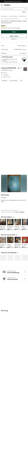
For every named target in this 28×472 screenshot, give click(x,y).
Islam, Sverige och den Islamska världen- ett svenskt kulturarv (25, 227)
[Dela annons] (26, 19)
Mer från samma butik (9, 235)
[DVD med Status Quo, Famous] (18, 222)
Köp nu (14, 32)
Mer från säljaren (7, 217)
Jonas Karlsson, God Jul (9, 245)
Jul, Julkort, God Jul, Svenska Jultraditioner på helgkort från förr (25, 245)
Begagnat (3, 197)
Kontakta (4, 80)
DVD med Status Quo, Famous (18, 227)
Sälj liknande (21, 212)
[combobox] (14, 9)
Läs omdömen (14, 80)
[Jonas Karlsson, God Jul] (10, 240)
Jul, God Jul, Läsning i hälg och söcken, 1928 (3, 245)
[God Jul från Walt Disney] (18, 240)
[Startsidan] (7, 5)
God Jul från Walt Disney (18, 245)
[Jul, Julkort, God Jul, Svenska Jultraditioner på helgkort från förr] (25, 240)
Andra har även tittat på (9, 252)
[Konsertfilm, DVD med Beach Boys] (10, 222)
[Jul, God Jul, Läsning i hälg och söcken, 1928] (3, 240)
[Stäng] (26, 1)
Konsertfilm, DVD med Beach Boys (10, 227)
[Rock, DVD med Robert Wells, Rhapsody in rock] (3, 222)
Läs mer (18, 28)
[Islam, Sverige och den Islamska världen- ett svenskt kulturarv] (25, 222)
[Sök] (25, 8)
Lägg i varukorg (14, 36)
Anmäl (16, 212)
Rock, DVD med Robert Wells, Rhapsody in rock (3, 227)
